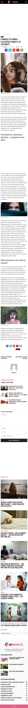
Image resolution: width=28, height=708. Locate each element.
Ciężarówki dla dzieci (6, 695)
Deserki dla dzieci (5, 684)
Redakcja (5, 46)
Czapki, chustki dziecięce (7, 700)
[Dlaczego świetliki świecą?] (4, 666)
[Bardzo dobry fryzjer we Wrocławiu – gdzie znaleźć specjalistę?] (4, 387)
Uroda (2, 36)
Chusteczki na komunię (7, 693)
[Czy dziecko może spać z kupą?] (14, 612)
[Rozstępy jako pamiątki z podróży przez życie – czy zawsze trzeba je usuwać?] (4, 394)
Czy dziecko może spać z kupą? (14, 625)
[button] (26, 2)
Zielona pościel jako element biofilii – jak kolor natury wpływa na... (13, 535)
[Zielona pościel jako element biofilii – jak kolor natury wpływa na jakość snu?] (14, 519)
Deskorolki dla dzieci (6, 689)
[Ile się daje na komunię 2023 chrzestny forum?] (4, 659)
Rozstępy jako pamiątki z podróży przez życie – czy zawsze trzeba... (12, 596)
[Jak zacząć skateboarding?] (4, 673)
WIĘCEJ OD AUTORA (7, 382)
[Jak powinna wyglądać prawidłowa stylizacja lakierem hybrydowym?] (4, 401)
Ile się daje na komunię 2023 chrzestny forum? (16, 658)
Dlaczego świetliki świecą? (16, 664)
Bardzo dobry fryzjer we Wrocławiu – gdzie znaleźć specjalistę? (16, 388)
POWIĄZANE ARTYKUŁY (7, 380)
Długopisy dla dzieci (6, 691)
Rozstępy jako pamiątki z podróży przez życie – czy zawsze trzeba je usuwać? (18, 394)
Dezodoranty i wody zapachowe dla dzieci (12, 682)
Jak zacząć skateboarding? (16, 671)
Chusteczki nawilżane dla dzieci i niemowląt (14, 623)
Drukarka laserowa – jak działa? (6, 357)
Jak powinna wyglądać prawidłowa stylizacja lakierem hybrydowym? (17, 401)
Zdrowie (3, 561)
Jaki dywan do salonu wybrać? (21, 357)
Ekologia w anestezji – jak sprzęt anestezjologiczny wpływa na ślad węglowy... (12, 566)
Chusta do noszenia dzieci (8, 686)
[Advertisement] (14, 18)
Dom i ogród (4, 531)
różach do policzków (15, 334)
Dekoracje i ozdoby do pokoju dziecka (11, 697)
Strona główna (4, 34)
